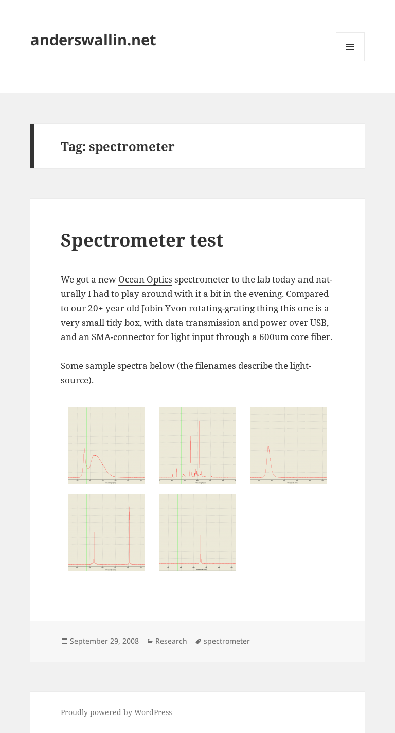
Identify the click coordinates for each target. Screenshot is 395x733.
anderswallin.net (93, 39)
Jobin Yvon (164, 308)
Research (171, 641)
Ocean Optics (145, 279)
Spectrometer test (142, 240)
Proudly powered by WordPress (116, 712)
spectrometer (227, 641)
